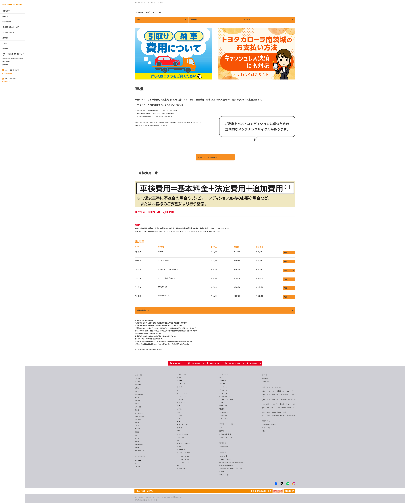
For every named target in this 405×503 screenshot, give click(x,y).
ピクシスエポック (224, 412)
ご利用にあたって (267, 381)
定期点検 (221, 431)
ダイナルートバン (224, 396)
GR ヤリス (181, 437)
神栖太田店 (138, 447)
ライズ (221, 377)
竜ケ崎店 (137, 400)
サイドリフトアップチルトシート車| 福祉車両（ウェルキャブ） (278, 400)
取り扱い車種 (140, 456)
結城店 (137, 422)
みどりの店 (138, 381)
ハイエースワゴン (182, 393)
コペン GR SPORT (182, 434)
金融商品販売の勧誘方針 (226, 465)
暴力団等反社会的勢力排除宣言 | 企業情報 (231, 462)
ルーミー (137, 466)
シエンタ (179, 387)
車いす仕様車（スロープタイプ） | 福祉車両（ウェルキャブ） (278, 408)
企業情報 (222, 452)
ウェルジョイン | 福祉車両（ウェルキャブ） (274, 412)
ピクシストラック (224, 418)
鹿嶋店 (137, 441)
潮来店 (137, 438)
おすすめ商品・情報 (225, 434)
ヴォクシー (180, 399)
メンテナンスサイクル (225, 437)
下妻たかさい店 (139, 416)
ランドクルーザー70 (183, 462)
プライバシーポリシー (225, 475)
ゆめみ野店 (138, 407)
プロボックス (223, 406)
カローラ (179, 418)
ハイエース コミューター (226, 399)
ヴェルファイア (181, 396)
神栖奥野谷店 (139, 444)
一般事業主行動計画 (225, 459)
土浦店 (137, 391)
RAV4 (178, 465)
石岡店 (137, 388)
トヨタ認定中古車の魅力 (268, 425)
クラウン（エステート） (185, 443)
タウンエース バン (224, 387)
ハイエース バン (224, 402)
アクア (137, 463)
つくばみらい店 (139, 413)
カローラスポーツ (182, 374)
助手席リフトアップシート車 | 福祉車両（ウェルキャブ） (278, 391)
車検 (220, 428)
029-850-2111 (7, 81)
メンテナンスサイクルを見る (207, 157)
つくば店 (137, 378)
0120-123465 (7, 73)
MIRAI (178, 412)
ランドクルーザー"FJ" (183, 453)
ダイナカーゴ (223, 390)
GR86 (178, 431)
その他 (264, 374)
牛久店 (137, 397)
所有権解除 (265, 378)
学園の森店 (138, 385)
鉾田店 (137, 435)
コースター (223, 384)
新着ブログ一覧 (139, 451)
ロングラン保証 (266, 428)
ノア (178, 390)
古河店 (137, 425)
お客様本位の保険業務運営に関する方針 (230, 468)
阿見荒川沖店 (139, 394)
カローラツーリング (183, 425)
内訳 (285, 253)
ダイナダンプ (223, 393)
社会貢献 (221, 472)
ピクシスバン (223, 415)
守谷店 (137, 410)
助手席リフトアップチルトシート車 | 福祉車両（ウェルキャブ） (278, 395)
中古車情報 (266, 421)
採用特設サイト (223, 446)
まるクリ (264, 431)
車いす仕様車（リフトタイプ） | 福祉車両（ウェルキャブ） (278, 404)
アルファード (181, 384)
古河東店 (137, 429)
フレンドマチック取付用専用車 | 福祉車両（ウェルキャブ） (278, 415)
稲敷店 (137, 404)
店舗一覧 (138, 374)
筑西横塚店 (138, 419)
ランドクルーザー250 (183, 456)
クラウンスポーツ (182, 468)
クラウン (179, 415)
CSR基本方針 (223, 456)
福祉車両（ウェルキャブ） (272, 387)
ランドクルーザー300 (183, 459)
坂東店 (137, 432)
